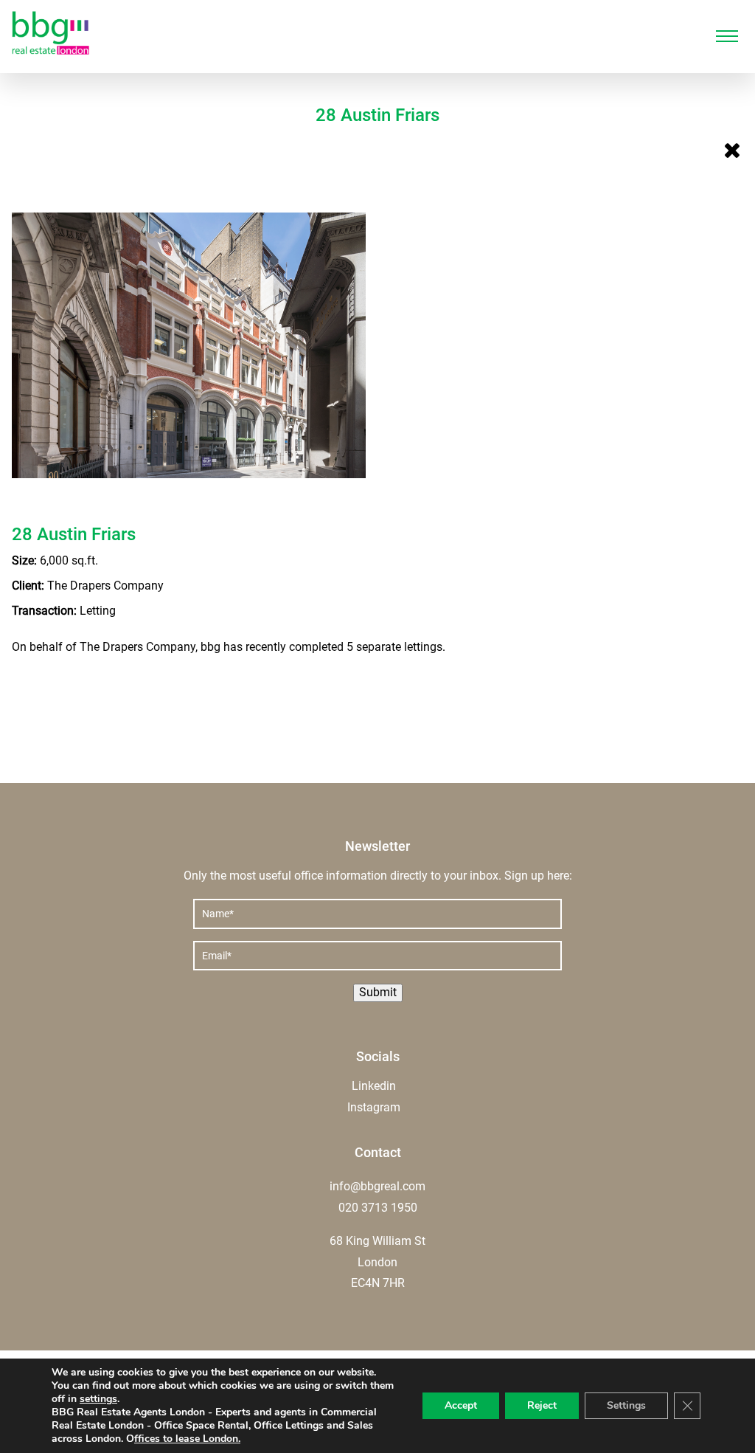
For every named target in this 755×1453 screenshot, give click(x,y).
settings (98, 1399)
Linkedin (374, 1086)
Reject (542, 1405)
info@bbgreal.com (377, 1186)
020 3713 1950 (377, 1208)
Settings (626, 1405)
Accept (461, 1405)
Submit (378, 992)
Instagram (373, 1107)
